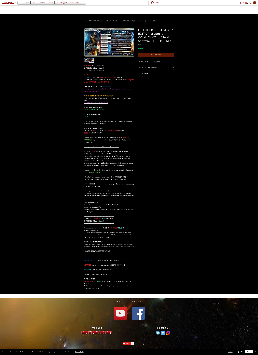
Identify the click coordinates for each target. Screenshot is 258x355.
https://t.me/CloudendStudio (102, 270)
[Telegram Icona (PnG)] (158, 333)
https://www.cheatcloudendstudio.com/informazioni (101, 147)
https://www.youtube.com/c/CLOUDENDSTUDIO (108, 265)
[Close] (255, 351)
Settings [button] (230, 352)
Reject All (239, 352)
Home (86, 21)
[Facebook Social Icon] (138, 313)
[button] (253, 2)
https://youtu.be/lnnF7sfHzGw (94, 70)
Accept (249, 352)
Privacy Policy (79, 352)
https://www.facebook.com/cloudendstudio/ (108, 260)
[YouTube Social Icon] (120, 313)
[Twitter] (163, 333)
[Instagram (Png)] (168, 333)
